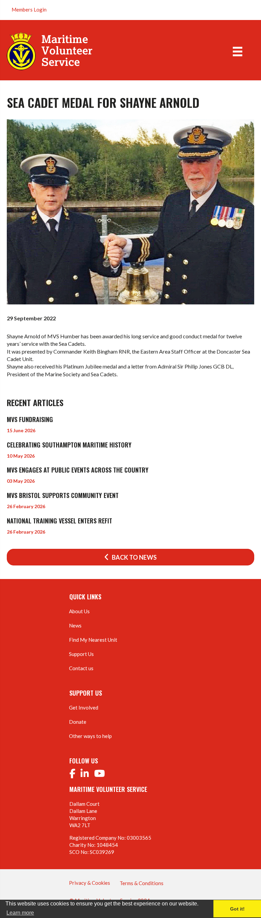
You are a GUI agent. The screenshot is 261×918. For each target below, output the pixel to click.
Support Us (81, 654)
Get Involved (83, 707)
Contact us (81, 668)
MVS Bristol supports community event (63, 495)
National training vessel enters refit (59, 520)
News (75, 625)
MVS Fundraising (30, 419)
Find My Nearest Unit (93, 640)
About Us (79, 611)
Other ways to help (90, 736)
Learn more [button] (20, 913)
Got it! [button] (237, 909)
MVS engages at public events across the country (78, 469)
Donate (77, 722)
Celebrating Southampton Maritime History (69, 444)
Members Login (29, 9)
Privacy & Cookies (89, 883)
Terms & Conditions (141, 883)
